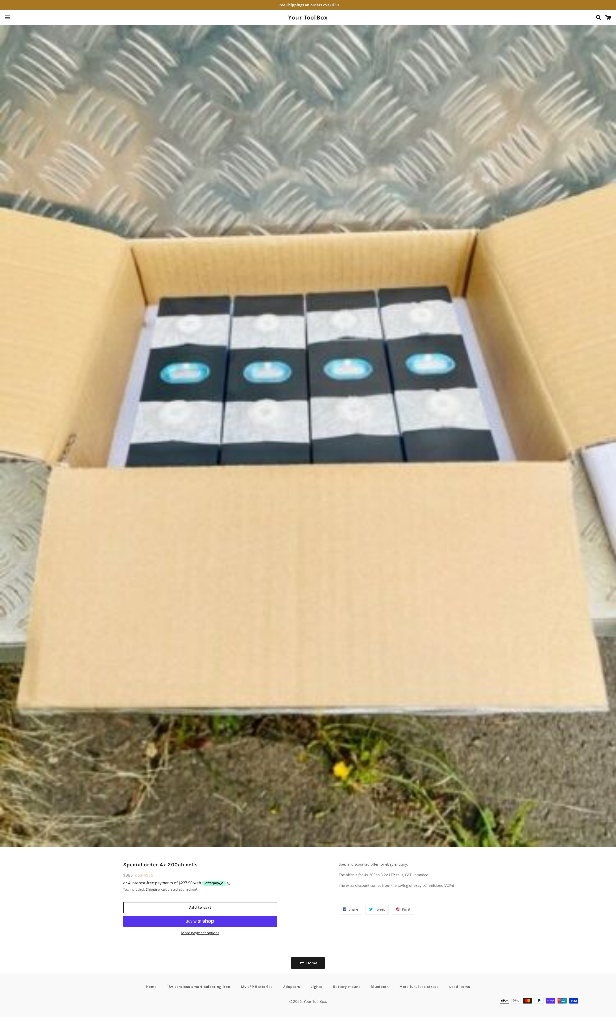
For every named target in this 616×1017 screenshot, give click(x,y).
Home (151, 987)
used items (459, 987)
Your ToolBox (308, 17)
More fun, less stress (419, 987)
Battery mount (346, 987)
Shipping (153, 889)
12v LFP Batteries (257, 987)
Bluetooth (380, 987)
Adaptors (291, 987)
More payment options (200, 932)
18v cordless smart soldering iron (198, 987)
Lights (316, 987)
